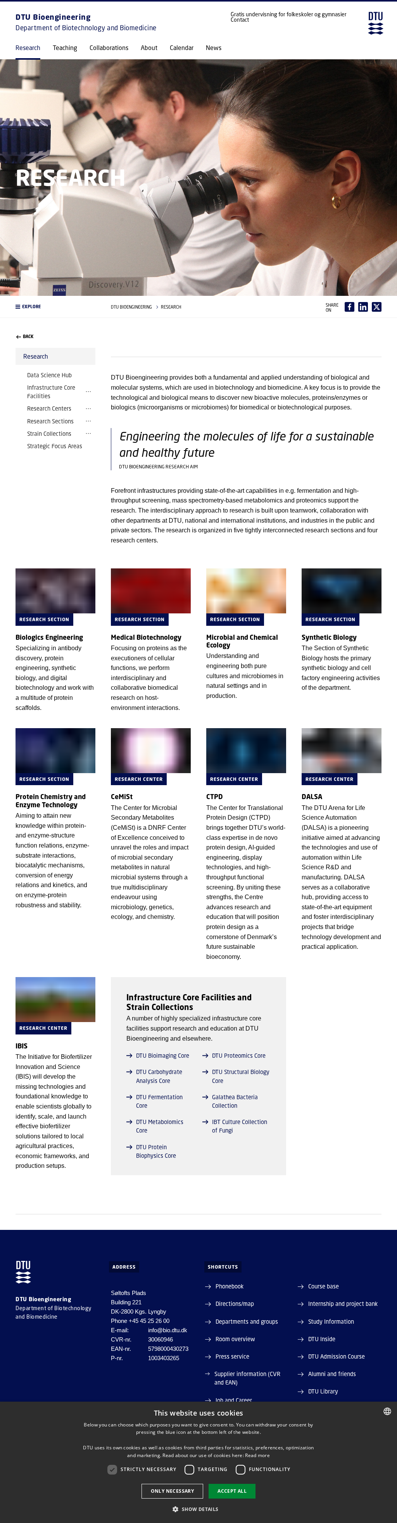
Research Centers (49, 408)
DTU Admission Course (336, 1356)
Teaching (65, 48)
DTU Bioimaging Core (162, 1055)
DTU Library (323, 1391)
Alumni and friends (332, 1373)
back (28, 336)
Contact (240, 19)
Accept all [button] (232, 1491)
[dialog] (198, 1462)
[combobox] (387, 1411)
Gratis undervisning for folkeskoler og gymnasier (289, 14)
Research (28, 48)
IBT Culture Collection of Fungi (239, 1126)
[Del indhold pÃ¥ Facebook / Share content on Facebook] (349, 307)
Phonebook (229, 1286)
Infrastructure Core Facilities (51, 391)
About (149, 48)
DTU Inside (321, 1338)
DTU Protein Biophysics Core (156, 1151)
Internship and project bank (343, 1303)
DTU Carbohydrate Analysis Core (159, 1076)
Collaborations (109, 48)
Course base (323, 1286)
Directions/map (235, 1303)
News (213, 48)
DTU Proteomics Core (239, 1055)
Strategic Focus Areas (54, 445)
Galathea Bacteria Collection (235, 1101)
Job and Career (234, 1400)
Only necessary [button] (172, 1491)
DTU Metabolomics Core (159, 1126)
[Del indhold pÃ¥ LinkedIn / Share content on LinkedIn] (363, 307)
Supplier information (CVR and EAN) (247, 1378)
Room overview (235, 1338)
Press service (232, 1356)
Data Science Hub (49, 374)
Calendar (181, 48)
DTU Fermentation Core (159, 1101)
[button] (55, 307)
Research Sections (50, 421)
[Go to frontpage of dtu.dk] (375, 23)
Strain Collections (49, 433)
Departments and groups (247, 1321)
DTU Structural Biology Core (240, 1076)
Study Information (331, 1321)
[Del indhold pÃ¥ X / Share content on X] (376, 307)
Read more (257, 1455)
